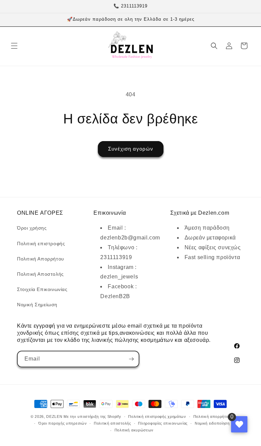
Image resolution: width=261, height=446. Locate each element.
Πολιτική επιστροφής (41, 243)
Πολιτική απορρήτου (212, 416)
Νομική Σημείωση (37, 304)
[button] (14, 45)
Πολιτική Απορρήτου (40, 258)
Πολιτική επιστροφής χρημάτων (157, 416)
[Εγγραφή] (131, 359)
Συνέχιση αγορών (130, 149)
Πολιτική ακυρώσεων (134, 430)
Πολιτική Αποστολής (40, 274)
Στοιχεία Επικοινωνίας (42, 289)
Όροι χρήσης (32, 228)
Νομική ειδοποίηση (212, 423)
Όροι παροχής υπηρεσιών (62, 423)
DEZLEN (54, 416)
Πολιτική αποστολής (112, 423)
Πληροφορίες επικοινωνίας (163, 423)
